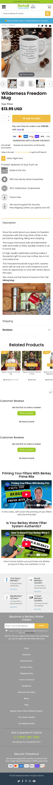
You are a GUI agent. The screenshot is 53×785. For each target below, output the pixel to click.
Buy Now (13, 589)
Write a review (26, 413)
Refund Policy (26, 661)
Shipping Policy (26, 673)
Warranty (26, 654)
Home (4, 25)
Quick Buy (11, 365)
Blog (26, 704)
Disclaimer (26, 686)
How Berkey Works (27, 723)
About (26, 698)
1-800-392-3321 (28, 737)
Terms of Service (26, 679)
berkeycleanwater (22, 776)
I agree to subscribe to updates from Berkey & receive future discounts (27, 632)
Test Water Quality (26, 717)
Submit (41, 626)
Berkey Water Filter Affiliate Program (26, 711)
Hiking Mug (8, 280)
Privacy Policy (29, 633)
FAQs (26, 648)
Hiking (12, 25)
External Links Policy (26, 692)
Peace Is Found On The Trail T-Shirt (32, 373)
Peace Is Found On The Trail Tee (11, 373)
